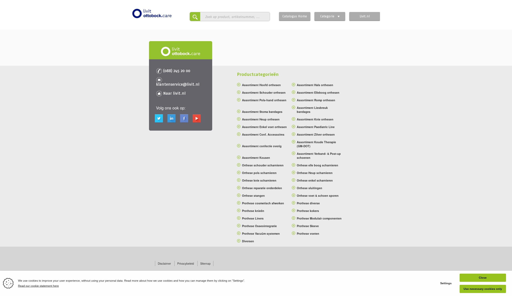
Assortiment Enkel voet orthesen (264, 127)
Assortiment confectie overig (262, 146)
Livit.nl (365, 16)
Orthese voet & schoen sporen (318, 196)
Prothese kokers (308, 211)
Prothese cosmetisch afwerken (263, 203)
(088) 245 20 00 (176, 70)
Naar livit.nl (174, 93)
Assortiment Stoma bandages (262, 112)
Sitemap (205, 263)
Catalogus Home (294, 16)
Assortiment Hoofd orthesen (261, 85)
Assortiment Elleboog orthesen (318, 92)
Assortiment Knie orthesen (315, 119)
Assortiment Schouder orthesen (264, 92)
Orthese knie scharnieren (259, 180)
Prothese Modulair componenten (319, 218)
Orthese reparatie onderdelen (262, 188)
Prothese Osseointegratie (259, 226)
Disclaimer (164, 263)
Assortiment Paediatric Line (316, 127)
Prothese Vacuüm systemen (261, 233)
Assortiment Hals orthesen (315, 85)
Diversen (248, 241)
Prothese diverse (308, 203)
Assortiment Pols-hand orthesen (264, 100)
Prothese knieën (253, 211)
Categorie (327, 16)
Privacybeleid (185, 263)
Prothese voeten (308, 233)
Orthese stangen (253, 196)
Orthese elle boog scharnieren (317, 165)
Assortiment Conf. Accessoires (263, 134)
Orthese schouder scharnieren (263, 165)
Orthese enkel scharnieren (315, 180)
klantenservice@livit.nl (177, 84)
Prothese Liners (253, 218)
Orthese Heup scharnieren (315, 173)
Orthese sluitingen (309, 188)
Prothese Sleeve (308, 226)
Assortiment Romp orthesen (316, 100)
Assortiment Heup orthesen (261, 119)
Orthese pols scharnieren (259, 173)
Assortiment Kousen (256, 158)
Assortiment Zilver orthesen (316, 134)
